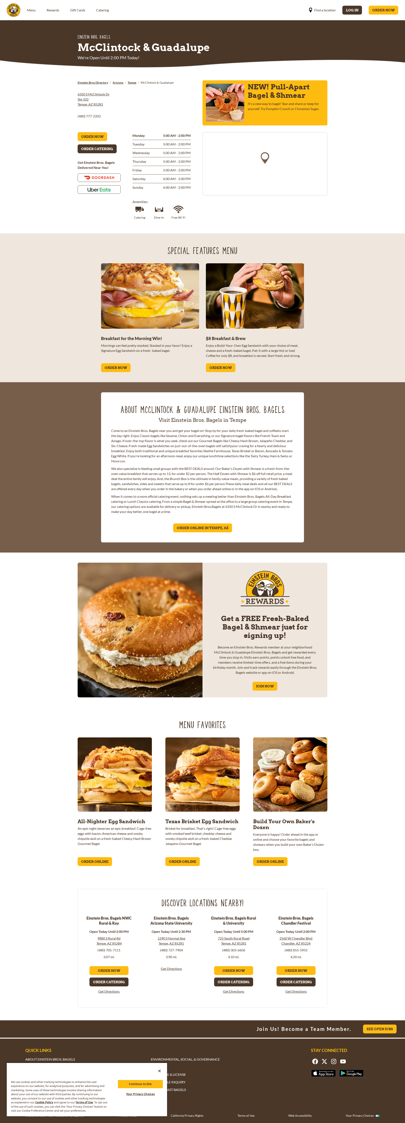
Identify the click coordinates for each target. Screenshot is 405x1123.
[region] (265, 163)
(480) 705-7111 (108, 950)
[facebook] (315, 1061)
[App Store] (323, 1073)
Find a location (325, 10)
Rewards (53, 10)
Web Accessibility (300, 1115)
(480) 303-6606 (233, 950)
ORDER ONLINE (94, 861)
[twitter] (324, 1061)
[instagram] (334, 1061)
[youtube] (343, 1061)
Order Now (383, 10)
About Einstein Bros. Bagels (50, 1059)
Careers (158, 1067)
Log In (352, 10)
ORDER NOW (116, 368)
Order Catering (97, 149)
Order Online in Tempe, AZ (202, 528)
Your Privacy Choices (360, 1115)
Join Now (265, 686)
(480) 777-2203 (89, 116)
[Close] (159, 1071)
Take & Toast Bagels (168, 1090)
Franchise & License (168, 1074)
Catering (102, 10)
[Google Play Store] (351, 1073)
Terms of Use (246, 1115)
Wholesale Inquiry (168, 1082)
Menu (31, 10)
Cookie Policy (44, 1102)
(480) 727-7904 (171, 950)
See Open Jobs (380, 1029)
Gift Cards (77, 10)
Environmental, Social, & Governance (185, 1059)
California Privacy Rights (187, 1115)
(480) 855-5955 (296, 950)
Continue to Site (140, 1084)
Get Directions (109, 991)
